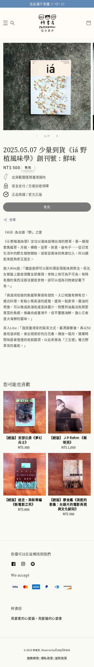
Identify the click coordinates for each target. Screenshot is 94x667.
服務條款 (33, 658)
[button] (5, 23)
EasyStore (62, 650)
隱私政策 (47, 658)
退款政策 (61, 658)
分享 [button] (12, 219)
